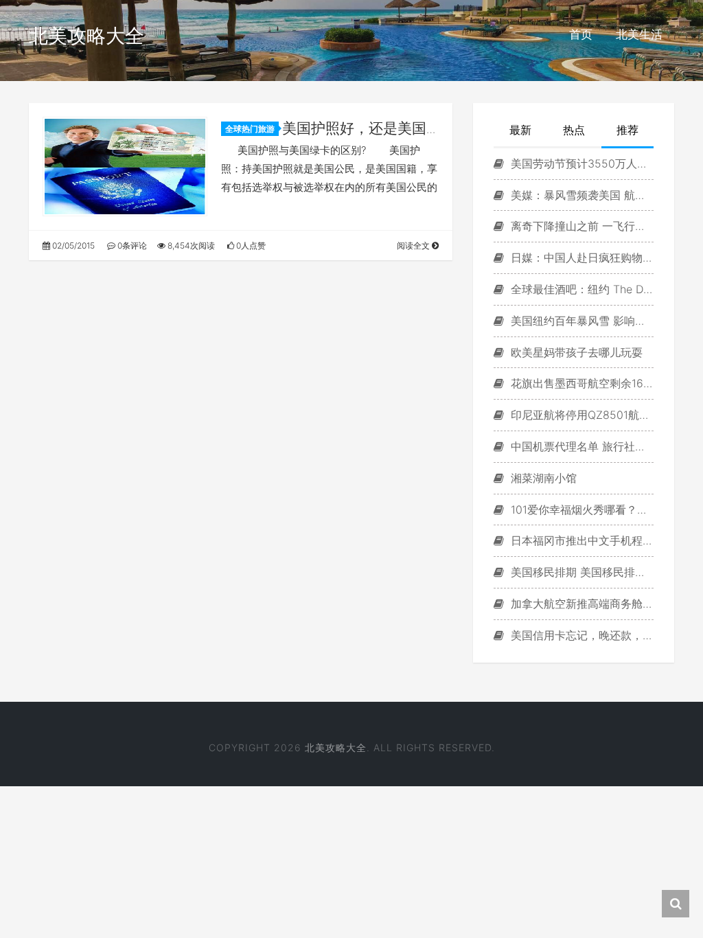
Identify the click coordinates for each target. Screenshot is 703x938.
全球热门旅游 (250, 129)
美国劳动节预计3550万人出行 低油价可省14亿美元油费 (580, 163)
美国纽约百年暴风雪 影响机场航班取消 (580, 321)
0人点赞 (250, 245)
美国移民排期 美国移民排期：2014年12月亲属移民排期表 (580, 572)
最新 (520, 130)
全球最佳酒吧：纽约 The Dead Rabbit (580, 289)
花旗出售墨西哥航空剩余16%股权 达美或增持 (580, 383)
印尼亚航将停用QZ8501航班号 (580, 415)
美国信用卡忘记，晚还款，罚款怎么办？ (580, 635)
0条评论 (131, 245)
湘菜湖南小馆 (542, 478)
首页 (580, 34)
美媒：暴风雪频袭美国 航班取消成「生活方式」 (580, 195)
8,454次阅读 (190, 245)
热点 (574, 130)
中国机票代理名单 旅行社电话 (580, 446)
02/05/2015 (72, 245)
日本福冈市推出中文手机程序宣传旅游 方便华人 (580, 540)
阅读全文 (414, 245)
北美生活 (639, 34)
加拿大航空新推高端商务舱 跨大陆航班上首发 (580, 603)
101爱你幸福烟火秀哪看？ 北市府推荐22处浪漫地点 (580, 509)
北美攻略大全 (86, 35)
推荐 (627, 130)
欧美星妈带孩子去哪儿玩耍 (575, 352)
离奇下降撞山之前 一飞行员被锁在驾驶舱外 (580, 226)
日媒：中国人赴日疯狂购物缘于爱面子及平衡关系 (580, 257)
